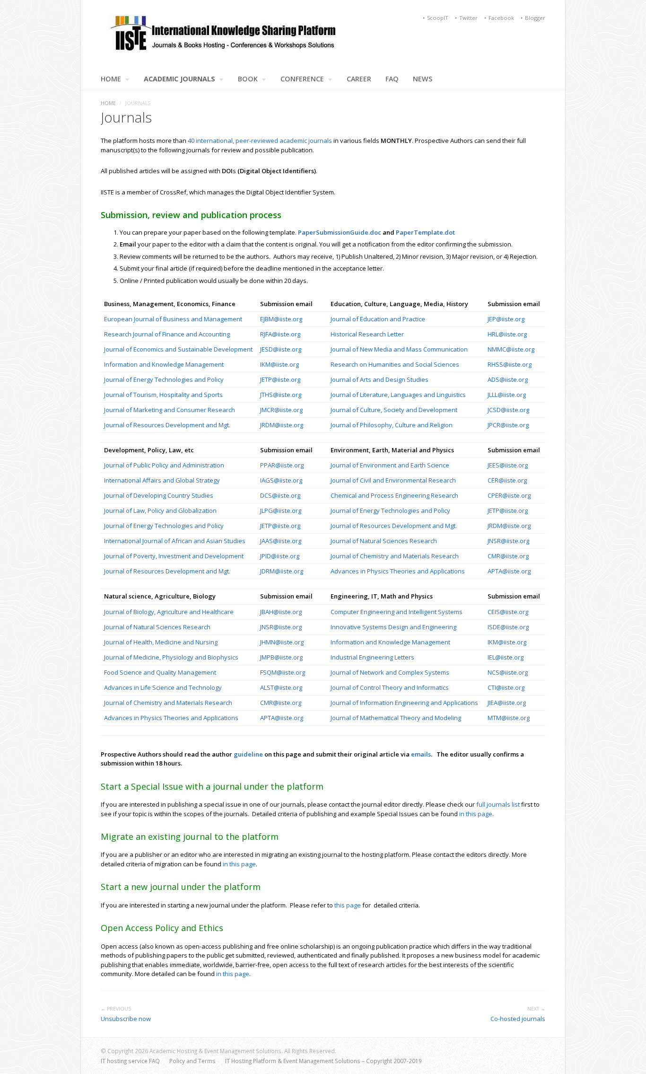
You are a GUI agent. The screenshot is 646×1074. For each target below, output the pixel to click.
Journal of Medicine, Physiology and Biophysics (171, 657)
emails (421, 754)
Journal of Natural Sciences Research (384, 541)
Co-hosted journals (517, 1018)
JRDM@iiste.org (281, 425)
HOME (111, 79)
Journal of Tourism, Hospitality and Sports (163, 394)
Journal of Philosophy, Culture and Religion (392, 425)
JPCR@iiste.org (508, 425)
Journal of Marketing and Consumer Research (169, 409)
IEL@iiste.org (506, 657)
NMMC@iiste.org (511, 349)
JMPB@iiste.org (281, 657)
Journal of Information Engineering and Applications (404, 702)
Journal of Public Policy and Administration (164, 465)
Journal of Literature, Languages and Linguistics (398, 394)
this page (347, 905)
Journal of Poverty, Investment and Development (174, 556)
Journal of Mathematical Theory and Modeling (396, 717)
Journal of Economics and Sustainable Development (178, 349)
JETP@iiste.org (280, 379)
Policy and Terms (192, 1061)
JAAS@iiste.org (280, 541)
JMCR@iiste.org (281, 409)
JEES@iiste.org (508, 465)
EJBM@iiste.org (281, 319)
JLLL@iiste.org (507, 394)
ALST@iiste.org (281, 687)
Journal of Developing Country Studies (158, 495)
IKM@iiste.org (279, 364)
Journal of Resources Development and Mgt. (167, 425)
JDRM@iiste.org (281, 571)
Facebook (501, 17)
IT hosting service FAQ (130, 1061)
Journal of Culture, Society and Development (394, 409)
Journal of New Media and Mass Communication (400, 349)
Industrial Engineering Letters (372, 657)
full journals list (498, 804)
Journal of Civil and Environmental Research (393, 480)
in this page (475, 814)
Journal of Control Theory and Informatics (390, 687)
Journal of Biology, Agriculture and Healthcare (169, 611)
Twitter (468, 17)
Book (248, 79)
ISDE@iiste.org (508, 627)
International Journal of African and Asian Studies (174, 541)
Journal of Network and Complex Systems (391, 672)
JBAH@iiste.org (281, 611)
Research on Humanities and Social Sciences (396, 364)
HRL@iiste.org (507, 334)
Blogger (535, 17)
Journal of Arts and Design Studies (379, 379)
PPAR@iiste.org (282, 465)
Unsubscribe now (126, 1018)
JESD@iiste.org (280, 349)
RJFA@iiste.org (280, 334)
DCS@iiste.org (280, 495)
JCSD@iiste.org (508, 409)
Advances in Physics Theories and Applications (398, 571)
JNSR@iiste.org (508, 541)
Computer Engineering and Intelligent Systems (397, 611)
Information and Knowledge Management (164, 364)
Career (359, 79)
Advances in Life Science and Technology (163, 687)
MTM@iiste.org (509, 717)
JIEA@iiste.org (507, 702)
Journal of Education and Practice (378, 319)
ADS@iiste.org (508, 379)
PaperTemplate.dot (425, 232)
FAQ (392, 79)
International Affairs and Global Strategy (162, 480)
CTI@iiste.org (506, 687)
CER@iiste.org (507, 480)
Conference (302, 79)
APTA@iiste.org (509, 571)
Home (108, 103)
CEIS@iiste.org (508, 611)
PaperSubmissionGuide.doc (339, 232)
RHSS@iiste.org (510, 364)
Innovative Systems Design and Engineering (393, 627)
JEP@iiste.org (506, 319)
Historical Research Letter (367, 334)
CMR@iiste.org (508, 556)
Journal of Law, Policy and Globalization (160, 510)
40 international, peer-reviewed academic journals (260, 140)
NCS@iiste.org (508, 672)
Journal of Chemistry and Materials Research (395, 556)
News (422, 79)
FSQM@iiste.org (282, 672)
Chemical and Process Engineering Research (394, 495)
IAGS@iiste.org (281, 480)
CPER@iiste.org (509, 495)
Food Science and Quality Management (160, 672)
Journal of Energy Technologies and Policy (164, 379)
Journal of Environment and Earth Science (390, 465)
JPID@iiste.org (279, 556)
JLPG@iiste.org (280, 510)
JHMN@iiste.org (282, 642)
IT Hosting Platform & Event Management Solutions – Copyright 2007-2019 (323, 1061)
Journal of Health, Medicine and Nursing (161, 642)
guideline (249, 754)
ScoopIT (437, 17)
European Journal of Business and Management (173, 319)
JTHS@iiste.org (280, 394)
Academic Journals (179, 79)
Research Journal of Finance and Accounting (167, 334)
